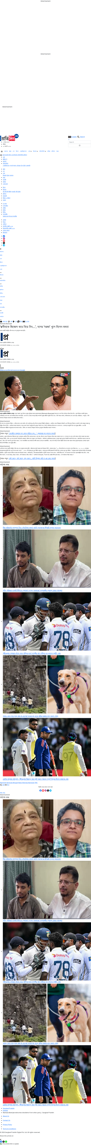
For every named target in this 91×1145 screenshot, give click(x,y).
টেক (22, 165)
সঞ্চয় (57, 151)
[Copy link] (3, 349)
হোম (4, 157)
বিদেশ (17, 151)
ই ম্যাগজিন (5, 206)
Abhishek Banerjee (6, 783)
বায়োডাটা (5, 196)
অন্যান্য (11, 175)
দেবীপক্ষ (4, 224)
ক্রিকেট (4, 175)
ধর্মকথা (4, 182)
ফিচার (4, 222)
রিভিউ (10, 192)
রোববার (4, 220)
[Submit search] (79, 145)
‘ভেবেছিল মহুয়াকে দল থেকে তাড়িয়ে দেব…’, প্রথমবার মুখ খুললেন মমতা (32, 433)
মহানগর (6, 151)
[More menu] (89, 151)
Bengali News (17, 783)
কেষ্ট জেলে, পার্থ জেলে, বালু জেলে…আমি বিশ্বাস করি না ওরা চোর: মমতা (32, 458)
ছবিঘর (48, 151)
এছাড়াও (2, 316)
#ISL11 (5, 159)
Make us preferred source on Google (12, 370)
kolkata (5, 1110)
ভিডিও (4, 212)
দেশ (13, 151)
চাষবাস (4, 200)
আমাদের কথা (6, 216)
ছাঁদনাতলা (5, 232)
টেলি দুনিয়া (18, 192)
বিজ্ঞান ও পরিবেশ (6, 198)
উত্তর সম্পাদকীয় (13, 216)
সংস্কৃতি (13, 192)
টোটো (24, 165)
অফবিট (4, 180)
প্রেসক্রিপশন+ (23, 151)
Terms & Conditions (9, 1129)
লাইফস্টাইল (42, 151)
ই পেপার (5, 204)
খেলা (29, 151)
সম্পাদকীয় (5, 214)
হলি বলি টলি (5, 192)
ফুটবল (8, 175)
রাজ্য (10, 151)
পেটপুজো (19, 165)
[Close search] (69, 139)
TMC (36, 783)
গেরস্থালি (28, 165)
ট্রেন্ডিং (4, 208)
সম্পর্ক (11, 165)
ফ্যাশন (14, 165)
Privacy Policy (7, 1125)
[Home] (9, 137)
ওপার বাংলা (5, 184)
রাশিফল (53, 151)
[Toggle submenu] (0, 272)
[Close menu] (0, 249)
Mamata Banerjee (28, 783)
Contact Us (6, 1120)
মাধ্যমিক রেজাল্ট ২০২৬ (8, 226)
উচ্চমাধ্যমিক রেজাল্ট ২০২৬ (9, 228)
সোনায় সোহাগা (6, 230)
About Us (6, 1116)
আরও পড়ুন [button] (2, 793)
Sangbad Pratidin (8, 1108)
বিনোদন (35, 151)
